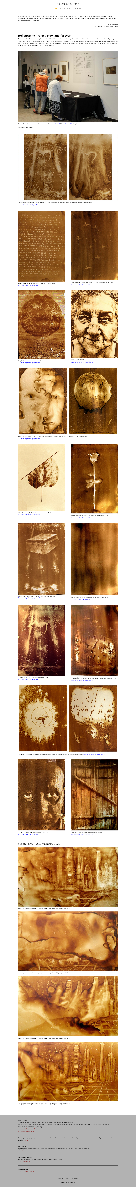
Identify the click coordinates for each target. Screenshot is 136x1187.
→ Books (25, 1172)
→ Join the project (23, 1151)
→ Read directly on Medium (26, 1131)
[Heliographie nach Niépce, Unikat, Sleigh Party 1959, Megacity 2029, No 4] (68, 971)
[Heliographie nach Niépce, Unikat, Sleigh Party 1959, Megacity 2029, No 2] (68, 1101)
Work (68, 8)
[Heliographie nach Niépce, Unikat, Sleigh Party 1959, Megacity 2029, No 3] (68, 1036)
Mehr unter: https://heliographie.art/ (29, 205)
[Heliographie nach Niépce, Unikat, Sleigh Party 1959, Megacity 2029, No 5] (68, 907)
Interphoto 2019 (55, 124)
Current (61, 8)
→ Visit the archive (24, 1161)
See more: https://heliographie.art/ (29, 285)
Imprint (60, 1178)
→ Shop (26, 1140)
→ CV (19, 1172)
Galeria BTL (68, 124)
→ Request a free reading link (27, 1129)
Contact (67, 1178)
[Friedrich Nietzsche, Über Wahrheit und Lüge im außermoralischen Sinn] (41, 281)
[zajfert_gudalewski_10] (68, 122)
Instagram (75, 1178)
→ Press (31, 1172)
